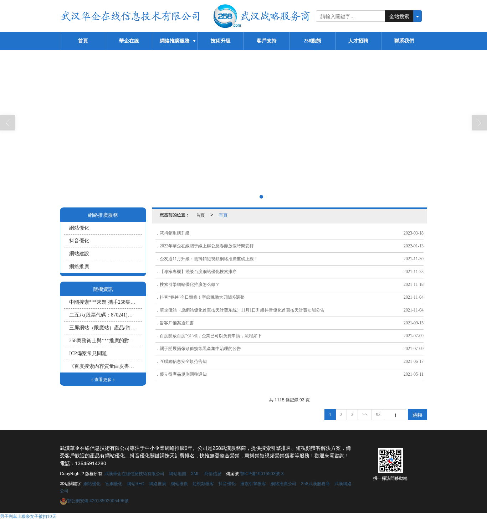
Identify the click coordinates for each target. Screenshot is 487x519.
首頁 (83, 40)
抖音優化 (79, 240)
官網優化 (113, 483)
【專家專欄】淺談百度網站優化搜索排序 (198, 271)
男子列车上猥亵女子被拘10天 (28, 516)
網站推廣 (179, 483)
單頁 (223, 215)
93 (378, 414)
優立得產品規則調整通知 (183, 374)
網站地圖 (177, 473)
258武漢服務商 (315, 483)
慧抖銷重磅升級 (175, 233)
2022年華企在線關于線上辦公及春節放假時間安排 (207, 245)
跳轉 (417, 414)
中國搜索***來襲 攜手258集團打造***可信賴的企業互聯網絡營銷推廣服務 (105, 302)
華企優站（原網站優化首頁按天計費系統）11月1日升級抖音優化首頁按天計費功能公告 (242, 310)
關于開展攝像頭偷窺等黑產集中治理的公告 (200, 348)
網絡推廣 (79, 266)
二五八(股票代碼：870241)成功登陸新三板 (105, 315)
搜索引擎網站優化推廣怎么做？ (190, 284)
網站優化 (79, 228)
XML (195, 473)
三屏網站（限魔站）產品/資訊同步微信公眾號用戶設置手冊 (105, 327)
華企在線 (129, 40)
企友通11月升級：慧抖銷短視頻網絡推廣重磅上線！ (209, 258)
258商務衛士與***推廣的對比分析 (105, 340)
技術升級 (221, 40)
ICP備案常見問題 (88, 353)
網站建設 (79, 253)
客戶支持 (267, 40)
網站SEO (135, 483)
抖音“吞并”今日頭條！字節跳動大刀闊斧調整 (202, 297)
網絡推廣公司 (283, 483)
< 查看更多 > (103, 379)
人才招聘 (358, 40)
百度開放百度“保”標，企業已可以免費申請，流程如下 (211, 335)
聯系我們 (404, 40)
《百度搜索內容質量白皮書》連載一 (105, 366)
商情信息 (212, 473)
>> (364, 414)
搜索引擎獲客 (253, 483)
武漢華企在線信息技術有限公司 (134, 473)
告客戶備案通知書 (177, 322)
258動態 (312, 40)
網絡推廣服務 (175, 40)
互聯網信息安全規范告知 (183, 361)
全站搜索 (399, 16)
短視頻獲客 (203, 483)
